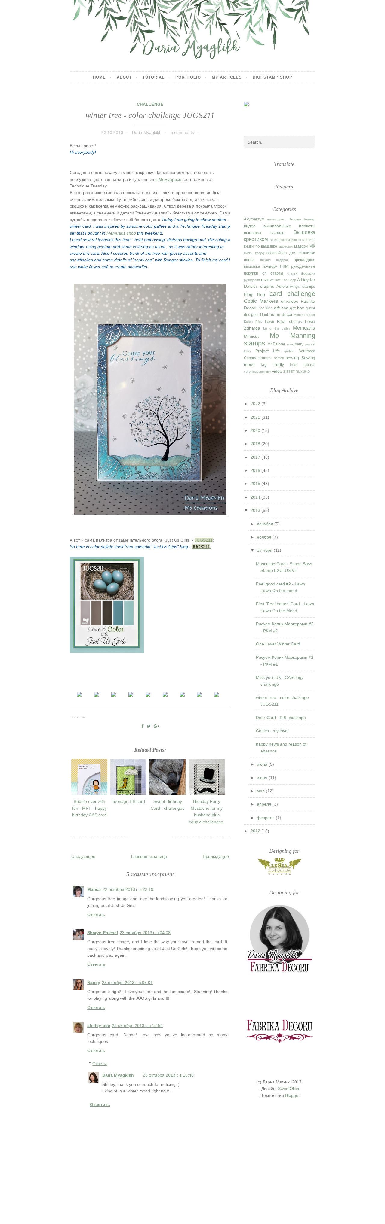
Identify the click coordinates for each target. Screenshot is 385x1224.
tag (264, 364)
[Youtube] (310, 118)
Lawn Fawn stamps (283, 322)
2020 (256, 430)
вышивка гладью (264, 232)
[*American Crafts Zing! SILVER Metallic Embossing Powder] (79, 695)
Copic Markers (261, 301)
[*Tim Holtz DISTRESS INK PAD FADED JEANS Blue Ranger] (130, 695)
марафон (286, 246)
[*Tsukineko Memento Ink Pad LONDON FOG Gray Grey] (199, 695)
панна (249, 260)
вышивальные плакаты (289, 225)
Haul (264, 315)
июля (263, 764)
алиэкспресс (277, 219)
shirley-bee (98, 1025)
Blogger (292, 1095)
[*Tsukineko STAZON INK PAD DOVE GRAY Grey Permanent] (182, 695)
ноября (265, 537)
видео (250, 225)
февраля (266, 817)
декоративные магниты (297, 239)
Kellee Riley (253, 321)
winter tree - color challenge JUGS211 (150, 115)
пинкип (265, 260)
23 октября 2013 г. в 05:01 (127, 982)
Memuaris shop (121, 233)
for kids (266, 308)
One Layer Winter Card (278, 644)
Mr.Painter (276, 344)
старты (276, 273)
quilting (289, 351)
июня (263, 777)
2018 (256, 443)
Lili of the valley (276, 328)
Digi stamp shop (272, 77)
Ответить (96, 914)
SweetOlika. (289, 1088)
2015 (256, 483)
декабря (265, 523)
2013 (256, 510)
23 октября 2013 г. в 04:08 (145, 932)
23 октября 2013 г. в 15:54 (137, 1025)
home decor (281, 314)
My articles (227, 77)
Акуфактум (254, 219)
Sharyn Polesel (102, 932)
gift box (297, 307)
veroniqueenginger (257, 371)
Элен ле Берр (285, 280)
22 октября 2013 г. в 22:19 (128, 889)
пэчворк (270, 266)
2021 (256, 417)
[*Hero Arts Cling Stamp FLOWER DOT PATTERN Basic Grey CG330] (96, 695)
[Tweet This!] (148, 726)
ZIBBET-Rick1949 (296, 371)
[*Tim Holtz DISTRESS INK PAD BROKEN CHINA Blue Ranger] (113, 695)
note (290, 344)
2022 (256, 403)
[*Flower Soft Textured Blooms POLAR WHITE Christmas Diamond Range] (216, 695)
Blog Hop (254, 294)
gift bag (281, 307)
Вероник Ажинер (302, 219)
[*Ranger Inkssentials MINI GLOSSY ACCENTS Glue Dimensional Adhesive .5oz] (165, 695)
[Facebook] (259, 113)
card (276, 293)
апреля (265, 804)
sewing (292, 357)
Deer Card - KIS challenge (281, 717)
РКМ (284, 266)
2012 (256, 830)
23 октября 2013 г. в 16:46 (168, 1075)
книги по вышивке (260, 246)
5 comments (182, 132)
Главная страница (149, 856)
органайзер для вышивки (290, 253)
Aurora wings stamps (295, 286)
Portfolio (188, 77)
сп (264, 273)
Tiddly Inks (285, 364)
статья (292, 273)
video (277, 371)
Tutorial (154, 77)
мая (261, 790)
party (299, 344)
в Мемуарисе (168, 179)
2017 (256, 457)
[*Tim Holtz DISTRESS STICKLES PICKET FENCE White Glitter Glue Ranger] (148, 695)
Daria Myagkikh (118, 1075)
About (124, 77)
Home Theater (304, 315)
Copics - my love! (272, 730)
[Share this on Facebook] (142, 726)
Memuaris (304, 328)
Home (99, 77)
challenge (150, 104)
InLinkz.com (78, 717)
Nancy (93, 982)
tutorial (309, 365)
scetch (279, 358)
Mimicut (251, 336)
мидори (301, 246)
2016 (256, 470)
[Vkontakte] (276, 117)
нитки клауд (254, 253)
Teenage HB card (128, 801)
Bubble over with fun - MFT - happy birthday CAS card (89, 808)
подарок (282, 260)
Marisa (94, 889)
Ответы (99, 1063)
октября (265, 550)
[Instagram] (293, 113)
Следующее (83, 856)
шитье (267, 279)
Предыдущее (216, 856)
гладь (274, 239)
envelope (289, 301)
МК (312, 246)
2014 (256, 497)
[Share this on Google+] (156, 726)
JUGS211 (204, 540)
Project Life (267, 350)
